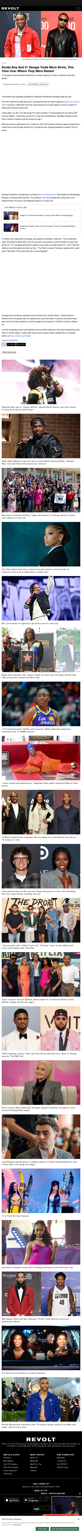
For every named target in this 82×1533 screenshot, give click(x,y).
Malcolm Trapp (12, 84)
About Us (34, 1458)
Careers (33, 1470)
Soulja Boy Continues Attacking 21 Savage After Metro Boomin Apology (46, 215)
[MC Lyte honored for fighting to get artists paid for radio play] (41, 598)
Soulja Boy (21, 344)
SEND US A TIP (40, 1490)
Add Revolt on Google (39, 84)
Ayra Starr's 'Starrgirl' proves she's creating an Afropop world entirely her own (37, 1267)
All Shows (7, 1458)
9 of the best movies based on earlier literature (23, 1373)
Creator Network (10, 1470)
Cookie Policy (17, 1525)
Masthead (34, 1461)
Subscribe (61, 1458)
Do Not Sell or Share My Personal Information (64, 1529)
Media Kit (34, 1467)
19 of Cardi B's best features (15, 1216)
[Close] (78, 1519)
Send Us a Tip (35, 1464)
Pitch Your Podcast (10, 1467)
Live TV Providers (10, 1464)
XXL (43, 197)
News (4, 63)
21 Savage (11, 344)
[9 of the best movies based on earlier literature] (41, 1348)
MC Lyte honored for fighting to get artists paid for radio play (30, 623)
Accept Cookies (42, 1529)
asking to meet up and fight (18, 336)
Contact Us (61, 1461)
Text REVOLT (62, 1464)
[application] (60, 1508)
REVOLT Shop (62, 1467)
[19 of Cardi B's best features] (41, 1191)
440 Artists (7, 1474)
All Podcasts (8, 1461)
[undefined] (11, 216)
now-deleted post (48, 194)
